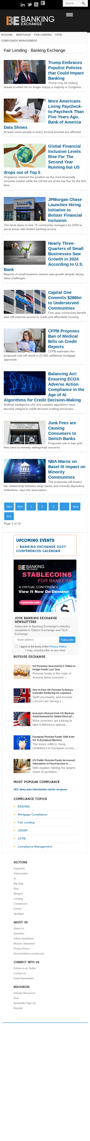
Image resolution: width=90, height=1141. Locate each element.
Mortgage (23, 34)
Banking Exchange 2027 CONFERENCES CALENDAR (41, 549)
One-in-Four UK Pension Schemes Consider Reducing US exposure (52, 691)
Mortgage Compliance (32, 814)
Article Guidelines (24, 938)
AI (15, 878)
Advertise (19, 933)
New (16, 998)
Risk (16, 888)
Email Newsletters (24, 978)
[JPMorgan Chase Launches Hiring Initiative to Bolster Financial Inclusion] (25, 219)
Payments (19, 868)
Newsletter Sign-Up (25, 1003)
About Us (19, 928)
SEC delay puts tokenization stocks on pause (40, 789)
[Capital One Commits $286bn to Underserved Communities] (25, 312)
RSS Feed (36, 4)
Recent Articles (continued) (29, 953)
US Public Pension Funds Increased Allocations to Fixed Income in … (53, 762)
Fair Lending (43, 34)
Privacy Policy (57, 646)
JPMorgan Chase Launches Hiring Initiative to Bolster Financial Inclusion (65, 210)
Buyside (18, 1008)
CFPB (58, 34)
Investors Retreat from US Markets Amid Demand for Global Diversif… (53, 715)
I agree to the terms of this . (42, 646)
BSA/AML (24, 806)
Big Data (18, 883)
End (9, 516)
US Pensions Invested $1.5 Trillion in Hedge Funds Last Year (53, 668)
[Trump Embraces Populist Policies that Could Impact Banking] (25, 83)
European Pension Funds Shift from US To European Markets (53, 738)
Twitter (29, 4)
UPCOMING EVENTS (35, 540)
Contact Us (20, 973)
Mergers (18, 893)
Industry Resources (25, 993)
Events (17, 908)
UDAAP (23, 830)
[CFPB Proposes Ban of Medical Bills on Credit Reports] (25, 351)
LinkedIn (23, 4)
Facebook (43, 3)
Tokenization (21, 873)
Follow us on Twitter (25, 968)
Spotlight (19, 913)
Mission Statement (24, 943)
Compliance (20, 903)
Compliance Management (35, 846)
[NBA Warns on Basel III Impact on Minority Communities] (25, 481)
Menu (68, 14)
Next (75, 506)
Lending (18, 898)
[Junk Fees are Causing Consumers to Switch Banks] (25, 443)
